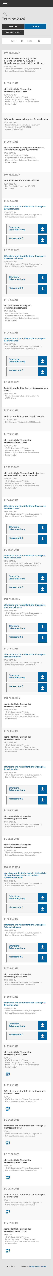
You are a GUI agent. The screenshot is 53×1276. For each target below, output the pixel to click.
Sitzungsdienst (37, 1266)
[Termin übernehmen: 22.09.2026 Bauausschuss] (7, 1109)
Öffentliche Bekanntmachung (17, 228)
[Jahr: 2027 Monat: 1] (39, 41)
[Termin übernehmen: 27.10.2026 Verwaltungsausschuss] (7, 1251)
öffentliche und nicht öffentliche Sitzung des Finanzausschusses (25, 606)
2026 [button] (29, 41)
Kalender (13, 26)
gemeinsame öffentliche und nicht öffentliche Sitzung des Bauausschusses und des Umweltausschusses (25, 875)
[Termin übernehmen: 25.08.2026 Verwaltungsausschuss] (7, 1074)
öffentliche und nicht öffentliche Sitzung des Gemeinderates (25, 339)
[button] (42, 229)
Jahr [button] (13, 41)
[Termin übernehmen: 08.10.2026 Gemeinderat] (7, 1212)
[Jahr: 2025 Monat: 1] (22, 41)
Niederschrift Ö (16, 238)
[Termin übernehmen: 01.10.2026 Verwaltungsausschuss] (7, 1178)
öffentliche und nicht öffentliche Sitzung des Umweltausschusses (25, 257)
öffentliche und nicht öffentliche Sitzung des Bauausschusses (25, 207)
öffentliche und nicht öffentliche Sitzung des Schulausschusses (25, 655)
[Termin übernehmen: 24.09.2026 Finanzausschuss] (7, 1143)
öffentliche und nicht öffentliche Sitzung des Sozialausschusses (25, 556)
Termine (35, 26)
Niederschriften (13, 32)
